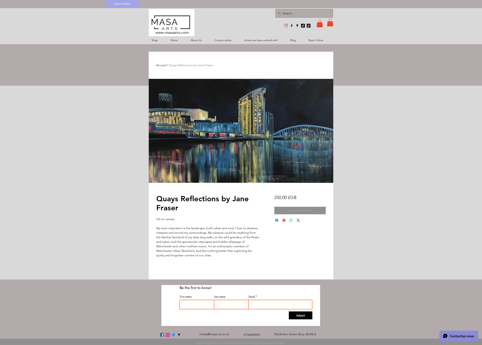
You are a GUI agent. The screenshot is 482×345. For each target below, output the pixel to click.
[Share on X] (298, 220)
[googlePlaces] (297, 26)
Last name (219, 296)
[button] (320, 23)
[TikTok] (303, 26)
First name (185, 296)
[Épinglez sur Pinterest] (284, 220)
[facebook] (292, 26)
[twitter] (173, 335)
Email (252, 296)
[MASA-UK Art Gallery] (286, 26)
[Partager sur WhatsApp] (291, 220)
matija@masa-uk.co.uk (214, 334)
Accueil (161, 65)
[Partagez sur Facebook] (277, 220)
